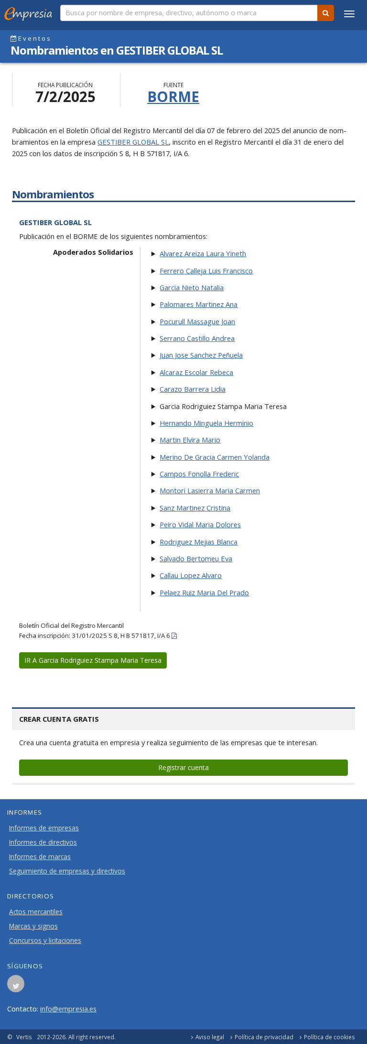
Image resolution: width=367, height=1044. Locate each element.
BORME (173, 96)
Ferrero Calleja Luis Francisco (206, 270)
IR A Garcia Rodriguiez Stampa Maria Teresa (93, 660)
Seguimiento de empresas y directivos (67, 871)
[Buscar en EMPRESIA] (325, 13)
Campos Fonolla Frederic (199, 473)
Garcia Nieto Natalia (192, 287)
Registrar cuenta (183, 767)
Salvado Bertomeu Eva (196, 558)
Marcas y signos (33, 926)
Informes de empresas (44, 828)
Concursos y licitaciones (45, 940)
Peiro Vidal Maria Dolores (200, 524)
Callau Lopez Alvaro (191, 575)
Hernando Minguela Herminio (206, 423)
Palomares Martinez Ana (198, 304)
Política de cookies (329, 1037)
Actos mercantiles (36, 912)
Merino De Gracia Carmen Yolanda (215, 457)
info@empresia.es (68, 1008)
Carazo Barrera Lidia (193, 389)
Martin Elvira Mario (190, 439)
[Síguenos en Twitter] (15, 986)
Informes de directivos (43, 842)
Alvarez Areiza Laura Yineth (203, 253)
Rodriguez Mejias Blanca (198, 541)
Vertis (24, 1037)
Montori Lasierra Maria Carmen (210, 490)
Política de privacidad (264, 1037)
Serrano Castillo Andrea (197, 338)
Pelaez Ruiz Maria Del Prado (204, 592)
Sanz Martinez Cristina (195, 507)
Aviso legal (209, 1037)
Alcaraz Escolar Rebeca (196, 372)
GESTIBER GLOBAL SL (133, 142)
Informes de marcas (40, 856)
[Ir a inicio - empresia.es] (30, 12)
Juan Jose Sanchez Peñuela (201, 355)
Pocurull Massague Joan (197, 321)
